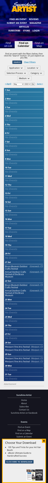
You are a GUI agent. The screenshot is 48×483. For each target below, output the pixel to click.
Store (26, 30)
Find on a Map (24, 430)
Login (36, 30)
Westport (35, 346)
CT (41, 266)
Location (31, 68)
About (24, 403)
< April (8, 84)
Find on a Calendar (24, 433)
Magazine (35, 22)
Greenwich (34, 266)
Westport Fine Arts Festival (17, 347)
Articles (24, 26)
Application (14, 68)
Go (33, 84)
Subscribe (14, 30)
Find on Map (39, 44)
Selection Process (15, 73)
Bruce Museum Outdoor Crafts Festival (16, 267)
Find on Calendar (23, 44)
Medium (23, 78)
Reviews (34, 19)
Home (24, 400)
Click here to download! (19, 462)
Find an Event (17, 19)
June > (40, 84)
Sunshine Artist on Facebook (24, 413)
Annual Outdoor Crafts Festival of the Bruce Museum (15, 274)
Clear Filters (30, 62)
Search (17, 62)
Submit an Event (17, 22)
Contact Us (24, 409)
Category (35, 73)
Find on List (8, 44)
